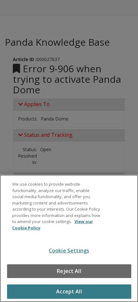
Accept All (69, 291)
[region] (69, 238)
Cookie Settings (69, 250)
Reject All (69, 271)
